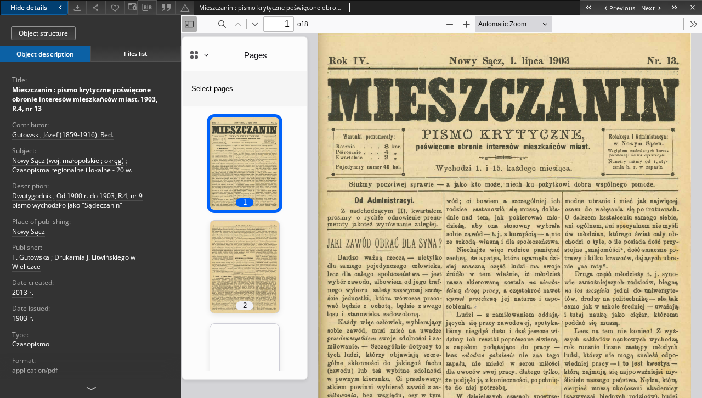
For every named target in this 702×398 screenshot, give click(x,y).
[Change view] (131, 7)
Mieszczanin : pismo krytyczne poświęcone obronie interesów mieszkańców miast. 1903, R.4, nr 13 (84, 99)
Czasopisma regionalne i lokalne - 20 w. (72, 170)
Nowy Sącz (28, 231)
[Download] (77, 7)
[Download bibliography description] (147, 7)
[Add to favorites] (115, 7)
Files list (135, 53)
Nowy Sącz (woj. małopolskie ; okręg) (68, 160)
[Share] (96, 7)
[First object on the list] (589, 7)
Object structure (43, 33)
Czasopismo (30, 344)
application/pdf (35, 370)
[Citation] (166, 7)
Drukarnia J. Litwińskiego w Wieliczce (73, 262)
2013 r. (22, 292)
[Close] (693, 7)
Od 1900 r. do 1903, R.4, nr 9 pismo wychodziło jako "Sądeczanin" (77, 200)
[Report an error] (185, 7)
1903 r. (22, 318)
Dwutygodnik (32, 195)
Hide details (28, 7)
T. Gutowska (30, 257)
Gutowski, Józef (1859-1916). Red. (63, 134)
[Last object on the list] (675, 7)
